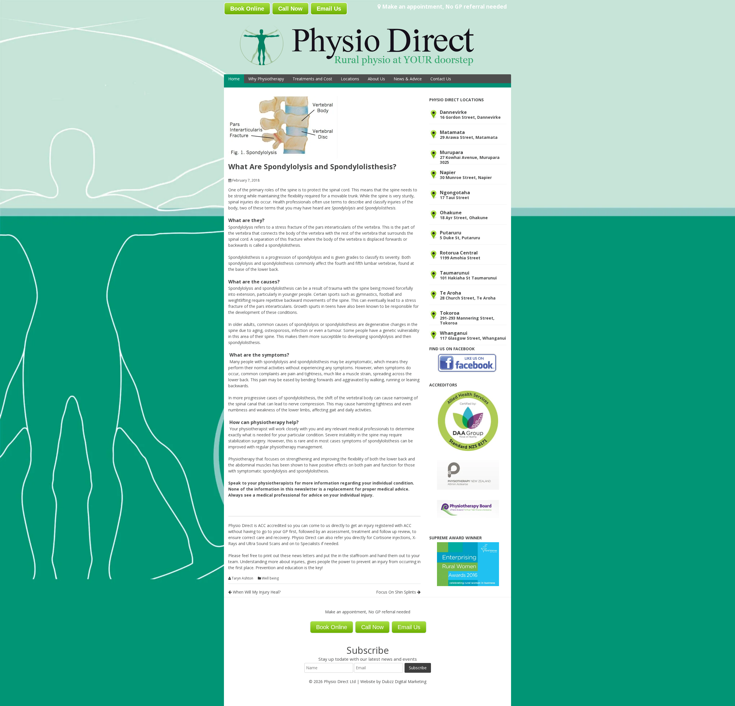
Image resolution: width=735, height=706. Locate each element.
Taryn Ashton (242, 578)
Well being (270, 578)
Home (234, 78)
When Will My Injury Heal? (256, 592)
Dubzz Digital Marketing (404, 681)
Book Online (247, 8)
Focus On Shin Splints (396, 592)
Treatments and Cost (312, 78)
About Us (376, 78)
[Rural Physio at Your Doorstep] (366, 67)
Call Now (290, 8)
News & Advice (408, 78)
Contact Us (440, 78)
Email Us (329, 8)
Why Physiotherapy (266, 78)
